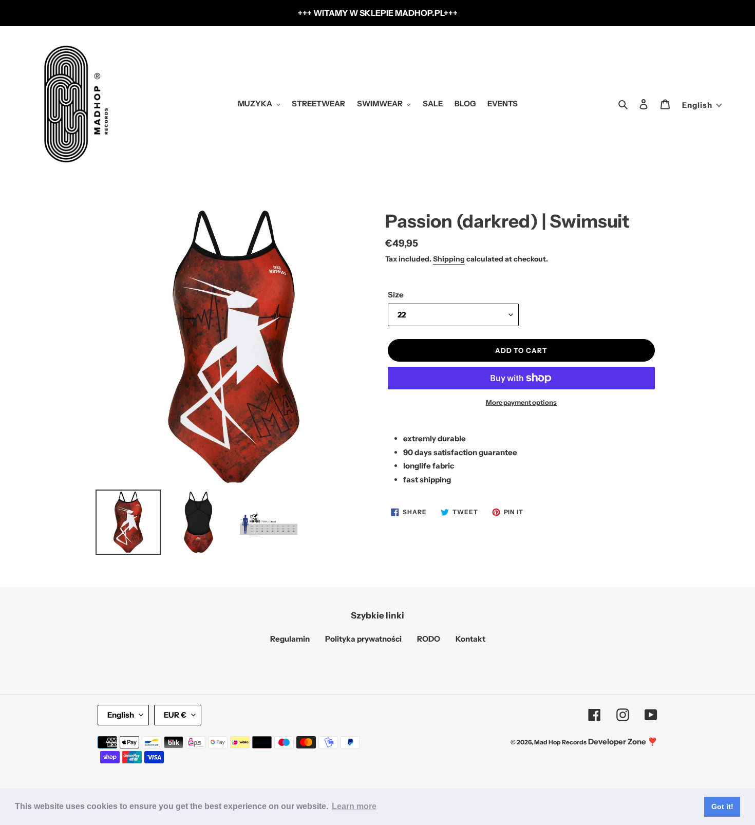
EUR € (175, 715)
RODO (428, 639)
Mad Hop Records (560, 742)
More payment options (521, 402)
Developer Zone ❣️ (622, 741)
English (120, 715)
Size (396, 294)
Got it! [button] (722, 806)
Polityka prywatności (363, 639)
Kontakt (470, 639)
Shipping (449, 259)
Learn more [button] (354, 806)
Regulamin (290, 639)
